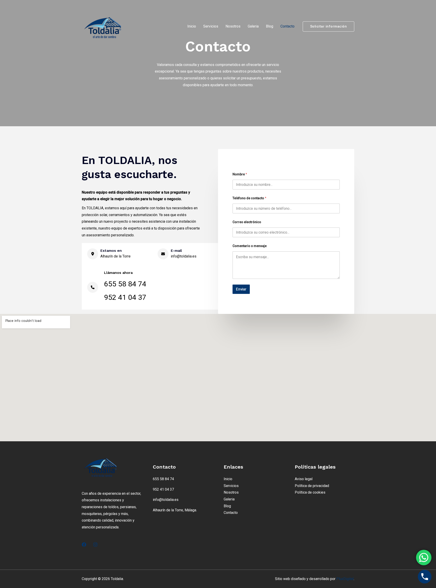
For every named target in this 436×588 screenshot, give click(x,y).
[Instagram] (95, 544)
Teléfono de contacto (249, 198)
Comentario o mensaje (250, 246)
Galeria (253, 26)
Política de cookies (310, 492)
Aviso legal (303, 479)
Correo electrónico (247, 222)
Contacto (287, 26)
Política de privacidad (312, 486)
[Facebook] (84, 544)
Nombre (240, 174)
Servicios (210, 26)
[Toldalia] (104, 26)
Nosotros (232, 26)
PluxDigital (345, 579)
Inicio (191, 26)
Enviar (241, 289)
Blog (269, 26)
